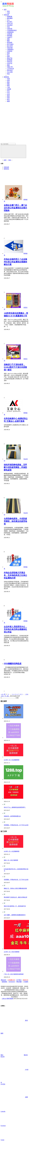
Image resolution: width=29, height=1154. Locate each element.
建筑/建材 (10, 18)
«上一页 (3, 694)
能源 (8, 53)
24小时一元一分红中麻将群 (11, 951)
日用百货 (9, 51)
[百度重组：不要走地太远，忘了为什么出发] (4, 822)
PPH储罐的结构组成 (12, 663)
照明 (8, 56)
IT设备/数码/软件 (12, 30)
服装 (8, 65)
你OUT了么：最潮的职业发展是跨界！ (15, 807)
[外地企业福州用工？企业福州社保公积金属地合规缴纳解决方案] (13, 253)
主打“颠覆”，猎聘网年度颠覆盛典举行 (15, 915)
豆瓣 (26, 1097)
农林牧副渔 (10, 32)
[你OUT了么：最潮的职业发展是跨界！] (4, 804)
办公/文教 (10, 72)
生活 (8, 94)
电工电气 (9, 21)
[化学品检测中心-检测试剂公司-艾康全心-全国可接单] (13, 413)
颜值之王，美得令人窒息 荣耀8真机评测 (15, 888)
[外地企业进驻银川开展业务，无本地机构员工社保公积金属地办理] (13, 567)
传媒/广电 (10, 66)
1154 (26, 694)
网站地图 (19, 981)
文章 (8, 13)
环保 (8, 27)
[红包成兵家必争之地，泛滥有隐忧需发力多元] (4, 866)
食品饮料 (9, 42)
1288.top (4, 998)
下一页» (6, 696)
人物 (8, 87)
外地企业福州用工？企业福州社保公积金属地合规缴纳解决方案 (15, 261)
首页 (5, 9)
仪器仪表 (9, 28)
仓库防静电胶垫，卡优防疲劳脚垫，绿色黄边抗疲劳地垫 (15, 521)
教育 (8, 96)
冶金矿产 (9, 37)
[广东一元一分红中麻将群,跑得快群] (13, 971)
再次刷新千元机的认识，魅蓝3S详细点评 (15, 897)
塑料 (8, 39)
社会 (8, 92)
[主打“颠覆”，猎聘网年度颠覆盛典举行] (4, 912)
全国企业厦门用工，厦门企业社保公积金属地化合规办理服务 (15, 207)
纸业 (8, 73)
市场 (8, 78)
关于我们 (19, 980)
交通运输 (9, 34)
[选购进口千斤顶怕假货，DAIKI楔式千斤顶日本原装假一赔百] (13, 359)
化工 (8, 20)
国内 (8, 82)
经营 (8, 80)
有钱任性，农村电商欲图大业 (12, 816)
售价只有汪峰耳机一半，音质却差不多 (15, 906)
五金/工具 (10, 23)
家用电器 (9, 60)
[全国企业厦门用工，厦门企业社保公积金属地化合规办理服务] (13, 199)
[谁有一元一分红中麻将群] (4, 857)
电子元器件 (10, 44)
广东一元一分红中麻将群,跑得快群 (14, 974)
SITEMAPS (12, 981)
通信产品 (9, 58)
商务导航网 (10, 998)
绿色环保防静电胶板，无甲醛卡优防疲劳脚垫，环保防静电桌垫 (15, 467)
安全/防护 (10, 25)
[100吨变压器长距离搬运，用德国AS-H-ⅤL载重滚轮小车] (13, 307)
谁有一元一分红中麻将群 (11, 860)
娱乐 (8, 99)
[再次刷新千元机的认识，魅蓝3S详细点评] (4, 894)
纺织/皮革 (10, 70)
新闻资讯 (6, 77)
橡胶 (8, 40)
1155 (2, 696)
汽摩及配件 (10, 49)
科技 (8, 90)
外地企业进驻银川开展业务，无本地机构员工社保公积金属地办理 (15, 575)
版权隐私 (4, 981)
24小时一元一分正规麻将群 (11, 760)
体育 (8, 97)
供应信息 (6, 14)
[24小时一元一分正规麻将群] (13, 757)
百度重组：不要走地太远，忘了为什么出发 (16, 825)
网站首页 (3, 980)
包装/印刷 (10, 47)
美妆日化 (9, 61)
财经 (8, 85)
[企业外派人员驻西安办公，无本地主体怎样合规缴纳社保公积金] (13, 621)
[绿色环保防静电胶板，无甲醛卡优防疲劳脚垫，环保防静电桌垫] (13, 459)
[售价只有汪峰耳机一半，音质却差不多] (4, 903)
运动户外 (9, 63)
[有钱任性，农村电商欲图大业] (4, 813)
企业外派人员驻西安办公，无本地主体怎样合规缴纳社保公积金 (15, 629)
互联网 (9, 89)
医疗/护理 (10, 46)
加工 (8, 54)
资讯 (8, 11)
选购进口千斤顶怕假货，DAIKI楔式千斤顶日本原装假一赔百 (15, 367)
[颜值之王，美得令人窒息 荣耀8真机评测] (4, 885)
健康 (8, 101)
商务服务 (9, 35)
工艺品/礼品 (10, 68)
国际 (8, 84)
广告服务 (25, 981)
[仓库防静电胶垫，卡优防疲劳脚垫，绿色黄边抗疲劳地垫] (13, 513)
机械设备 (9, 16)
